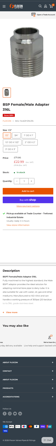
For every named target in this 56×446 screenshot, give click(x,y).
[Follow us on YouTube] (15, 413)
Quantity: (7, 181)
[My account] (45, 6)
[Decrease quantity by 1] (17, 181)
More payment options (28, 206)
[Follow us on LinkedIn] (20, 413)
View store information (18, 225)
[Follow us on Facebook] (5, 413)
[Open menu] (4, 6)
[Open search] (40, 6)
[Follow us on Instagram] (10, 413)
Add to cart (28, 191)
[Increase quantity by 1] (31, 181)
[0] (51, 6)
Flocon (7, 121)
